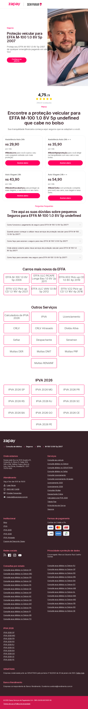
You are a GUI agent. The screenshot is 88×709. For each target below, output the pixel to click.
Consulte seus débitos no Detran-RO (61, 607)
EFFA (39, 447)
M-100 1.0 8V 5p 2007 (54, 447)
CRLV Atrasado (44, 328)
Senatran (71, 339)
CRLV (16, 328)
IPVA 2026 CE (71, 412)
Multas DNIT (44, 351)
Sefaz (16, 339)
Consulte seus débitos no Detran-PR (17, 577)
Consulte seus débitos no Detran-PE (17, 585)
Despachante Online (55, 494)
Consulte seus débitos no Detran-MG (17, 574)
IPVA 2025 (7, 530)
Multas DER (16, 351)
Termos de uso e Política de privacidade (16, 704)
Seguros (29, 447)
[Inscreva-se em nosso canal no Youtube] (20, 555)
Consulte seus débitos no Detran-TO (17, 619)
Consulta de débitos (14, 447)
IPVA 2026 (7, 534)
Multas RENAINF (44, 363)
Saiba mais (80, 673)
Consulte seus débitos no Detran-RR (17, 615)
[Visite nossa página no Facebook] (9, 555)
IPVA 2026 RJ (44, 401)
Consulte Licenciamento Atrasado (60, 479)
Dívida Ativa (71, 328)
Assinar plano (22, 163)
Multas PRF (71, 351)
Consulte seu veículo (55, 460)
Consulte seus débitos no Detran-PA (17, 608)
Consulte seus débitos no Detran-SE (61, 611)
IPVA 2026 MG (43, 389)
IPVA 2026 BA (16, 412)
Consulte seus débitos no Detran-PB (61, 603)
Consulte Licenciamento (56, 475)
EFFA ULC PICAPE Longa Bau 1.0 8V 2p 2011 (44, 278)
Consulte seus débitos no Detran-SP (61, 569)
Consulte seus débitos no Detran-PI (17, 612)
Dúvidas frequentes (14, 493)
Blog (5, 522)
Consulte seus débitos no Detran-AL (61, 592)
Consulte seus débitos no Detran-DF (17, 570)
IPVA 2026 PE (44, 424)
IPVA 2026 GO (44, 412)
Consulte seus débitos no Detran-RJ (61, 566)
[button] (44, 225)
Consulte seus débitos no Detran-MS (61, 600)
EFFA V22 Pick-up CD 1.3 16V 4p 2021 (16, 290)
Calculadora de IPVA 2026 (17, 317)
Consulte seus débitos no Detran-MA (61, 596)
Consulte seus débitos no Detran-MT (17, 604)
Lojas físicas (11, 485)
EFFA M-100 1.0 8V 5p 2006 (17, 278)
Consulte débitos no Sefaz (57, 471)
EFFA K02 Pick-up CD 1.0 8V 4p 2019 (71, 278)
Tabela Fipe (51, 502)
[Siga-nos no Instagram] (14, 555)
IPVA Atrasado (9, 538)
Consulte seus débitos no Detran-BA (61, 581)
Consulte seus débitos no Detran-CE (17, 589)
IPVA (44, 316)
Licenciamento (71, 316)
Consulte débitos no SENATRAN (60, 468)
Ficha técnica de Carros (56, 506)
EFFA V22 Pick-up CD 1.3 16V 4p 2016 (71, 290)
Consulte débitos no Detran (57, 464)
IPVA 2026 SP (16, 389)
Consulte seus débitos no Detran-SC (17, 581)
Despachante (44, 339)
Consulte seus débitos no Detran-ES (61, 585)
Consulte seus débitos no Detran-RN (61, 577)
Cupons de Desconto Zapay (14, 541)
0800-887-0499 (13, 489)
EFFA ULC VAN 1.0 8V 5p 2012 (44, 290)
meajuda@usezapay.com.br (17, 497)
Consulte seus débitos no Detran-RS (61, 573)
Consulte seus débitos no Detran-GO (17, 600)
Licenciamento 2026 (55, 487)
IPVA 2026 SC (71, 401)
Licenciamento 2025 (55, 483)
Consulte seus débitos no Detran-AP (17, 593)
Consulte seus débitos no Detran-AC (17, 596)
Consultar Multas (54, 490)
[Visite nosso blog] (4, 555)
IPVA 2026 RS (16, 401)
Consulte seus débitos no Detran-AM (61, 588)
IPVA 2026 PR (71, 389)
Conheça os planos (16, 60)
